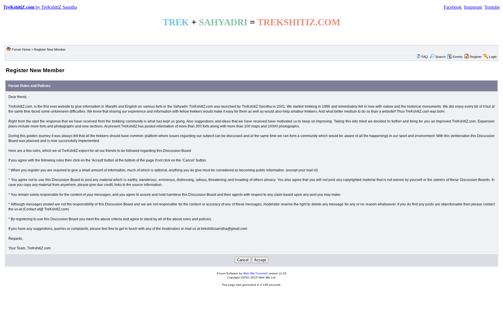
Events (458, 56)
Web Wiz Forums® (255, 273)
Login (493, 56)
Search (440, 56)
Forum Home (21, 49)
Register (476, 56)
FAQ (424, 56)
